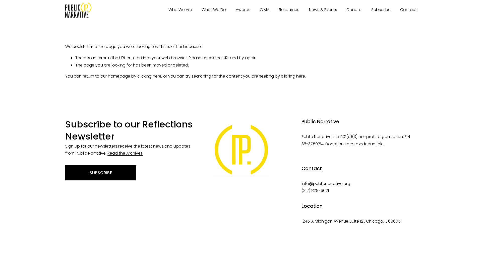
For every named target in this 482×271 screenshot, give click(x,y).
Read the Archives (125, 153)
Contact (408, 10)
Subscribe (381, 10)
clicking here (149, 76)
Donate (354, 10)
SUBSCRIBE (101, 173)
